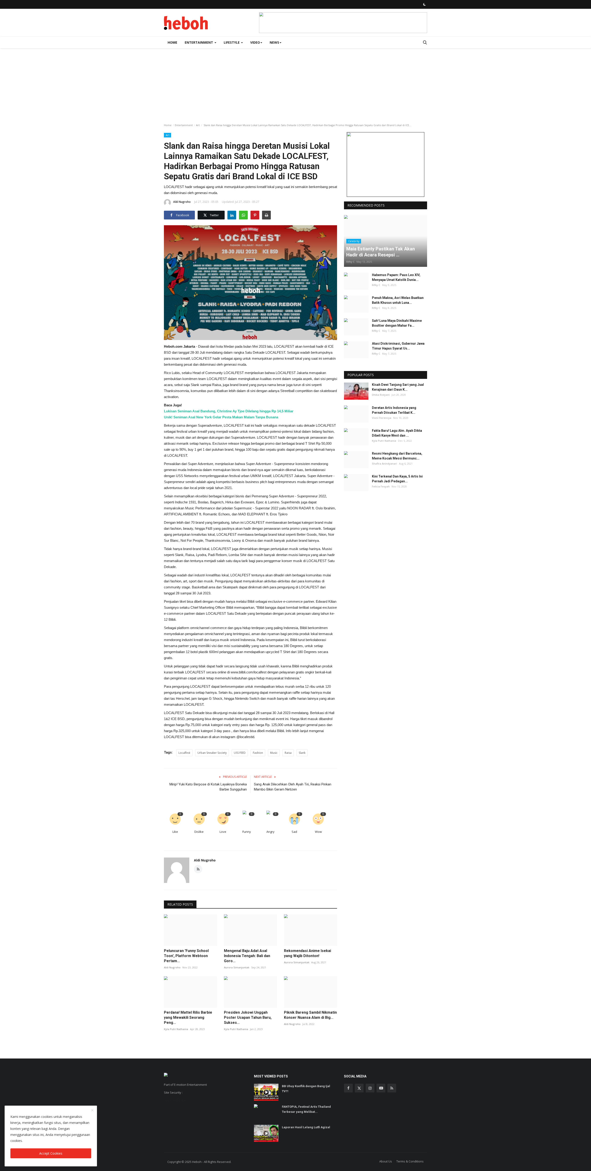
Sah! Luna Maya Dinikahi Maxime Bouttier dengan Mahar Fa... (397, 323)
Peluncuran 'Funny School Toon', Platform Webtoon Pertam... (186, 956)
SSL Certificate (175, 1100)
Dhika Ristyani (381, 395)
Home (172, 42)
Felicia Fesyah (381, 486)
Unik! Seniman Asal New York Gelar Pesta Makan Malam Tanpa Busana (221, 417)
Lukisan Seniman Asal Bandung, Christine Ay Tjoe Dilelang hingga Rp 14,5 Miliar (228, 411)
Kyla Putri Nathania (176, 1029)
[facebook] (348, 1088)
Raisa (288, 753)
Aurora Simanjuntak (236, 967)
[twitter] (359, 1088)
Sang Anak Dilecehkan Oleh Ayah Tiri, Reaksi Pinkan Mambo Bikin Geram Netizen (292, 786)
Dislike (199, 832)
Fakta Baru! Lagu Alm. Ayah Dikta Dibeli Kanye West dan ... (397, 433)
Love (223, 832)
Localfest (184, 753)
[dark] (424, 4)
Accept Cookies (50, 1153)
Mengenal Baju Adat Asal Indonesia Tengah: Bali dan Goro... (247, 956)
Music (273, 753)
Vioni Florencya (381, 418)
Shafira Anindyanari (384, 463)
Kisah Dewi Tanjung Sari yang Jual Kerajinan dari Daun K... (398, 387)
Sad (294, 832)
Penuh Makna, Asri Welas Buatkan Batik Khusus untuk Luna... (398, 300)
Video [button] (255, 42)
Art (198, 125)
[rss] (391, 1088)
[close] (92, 1110)
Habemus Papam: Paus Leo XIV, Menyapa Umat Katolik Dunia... (396, 277)
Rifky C (350, 261)
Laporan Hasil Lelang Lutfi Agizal (306, 1127)
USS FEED (240, 753)
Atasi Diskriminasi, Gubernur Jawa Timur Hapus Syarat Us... (398, 346)
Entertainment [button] (199, 42)
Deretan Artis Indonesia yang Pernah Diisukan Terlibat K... (394, 410)
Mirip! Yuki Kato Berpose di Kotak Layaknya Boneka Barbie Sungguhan (208, 786)
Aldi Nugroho (182, 202)
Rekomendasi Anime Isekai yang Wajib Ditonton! (307, 953)
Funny (246, 832)
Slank (302, 753)
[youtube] (381, 1088)
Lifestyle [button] (232, 42)
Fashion (258, 753)
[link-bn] (343, 22)
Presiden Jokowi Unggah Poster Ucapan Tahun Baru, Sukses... (247, 1017)
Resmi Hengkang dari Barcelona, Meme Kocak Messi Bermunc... (397, 456)
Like (175, 832)
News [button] (274, 42)
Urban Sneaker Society (212, 753)
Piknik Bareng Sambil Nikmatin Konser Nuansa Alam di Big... (310, 1015)
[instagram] (370, 1088)
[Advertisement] (295, 83)
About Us (385, 1161)
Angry (270, 832)
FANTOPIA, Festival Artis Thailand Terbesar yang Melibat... (306, 1109)
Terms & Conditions (410, 1161)
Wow (318, 832)
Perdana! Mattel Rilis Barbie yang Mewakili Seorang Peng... (188, 1017)
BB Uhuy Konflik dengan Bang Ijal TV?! (306, 1088)
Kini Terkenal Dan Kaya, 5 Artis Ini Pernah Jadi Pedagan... (397, 479)
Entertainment (184, 125)
